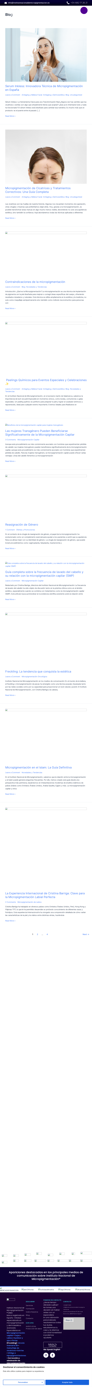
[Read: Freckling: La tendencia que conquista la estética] (46, 640)
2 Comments (10, 902)
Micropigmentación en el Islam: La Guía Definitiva (38, 767)
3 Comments (10, 440)
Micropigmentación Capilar (28, 440)
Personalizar (23, 1382)
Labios (10, 1338)
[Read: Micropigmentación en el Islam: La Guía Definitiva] (46, 736)
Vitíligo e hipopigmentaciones (16, 1354)
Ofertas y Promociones (25, 530)
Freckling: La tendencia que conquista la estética (38, 671)
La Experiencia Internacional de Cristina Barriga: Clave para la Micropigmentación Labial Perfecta (45, 895)
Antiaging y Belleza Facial (32, 95)
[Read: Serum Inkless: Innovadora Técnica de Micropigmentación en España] (46, 55)
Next (86, 934)
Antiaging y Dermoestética (54, 95)
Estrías (20, 1350)
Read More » (10, 116)
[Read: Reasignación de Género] (46, 497)
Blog (67, 95)
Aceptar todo (67, 1382)
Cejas (17, 1335)
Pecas (14, 1340)
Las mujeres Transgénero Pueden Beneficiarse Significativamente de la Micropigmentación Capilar (40, 432)
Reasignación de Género (21, 524)
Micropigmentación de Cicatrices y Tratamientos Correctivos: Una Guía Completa (38, 190)
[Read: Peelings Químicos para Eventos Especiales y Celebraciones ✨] (46, 349)
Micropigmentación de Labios (29, 902)
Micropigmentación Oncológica (34, 676)
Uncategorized (76, 95)
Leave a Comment (12, 95)
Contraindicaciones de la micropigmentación (35, 282)
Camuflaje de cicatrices (13, 1349)
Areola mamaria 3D (15, 1344)
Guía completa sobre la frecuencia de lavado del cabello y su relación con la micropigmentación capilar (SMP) (44, 573)
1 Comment (10, 530)
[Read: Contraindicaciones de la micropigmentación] (46, 254)
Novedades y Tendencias (36, 287)
